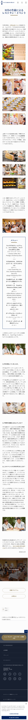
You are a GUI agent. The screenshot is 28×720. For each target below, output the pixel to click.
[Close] (26, 703)
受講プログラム (14, 590)
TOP (26, 631)
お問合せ (14, 596)
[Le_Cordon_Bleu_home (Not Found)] (8, 3)
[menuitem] (18, 3)
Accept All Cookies (14, 717)
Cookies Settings (14, 713)
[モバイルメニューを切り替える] (26, 3)
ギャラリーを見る (14, 569)
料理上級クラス (14, 25)
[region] (14, 711)
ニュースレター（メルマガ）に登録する (14, 637)
